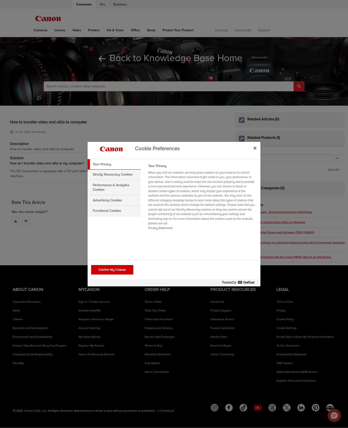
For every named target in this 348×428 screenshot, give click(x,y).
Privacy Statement (160, 228)
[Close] (255, 148)
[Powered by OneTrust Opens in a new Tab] (240, 283)
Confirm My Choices (112, 270)
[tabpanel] (202, 198)
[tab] (114, 164)
